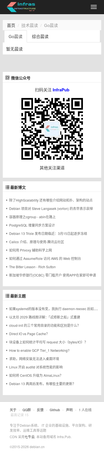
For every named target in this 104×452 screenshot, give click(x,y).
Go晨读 (15, 36)
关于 (13, 409)
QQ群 (26, 409)
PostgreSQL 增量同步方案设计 (32, 225)
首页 (11, 25)
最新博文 (18, 187)
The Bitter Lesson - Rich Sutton (32, 266)
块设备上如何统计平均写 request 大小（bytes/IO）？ (48, 342)
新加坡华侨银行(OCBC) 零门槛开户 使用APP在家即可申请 (52, 275)
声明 (69, 409)
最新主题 (18, 295)
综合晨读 (40, 36)
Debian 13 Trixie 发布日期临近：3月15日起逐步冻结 (48, 233)
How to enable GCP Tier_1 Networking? (39, 350)
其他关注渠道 (52, 167)
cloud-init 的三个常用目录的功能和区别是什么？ (44, 325)
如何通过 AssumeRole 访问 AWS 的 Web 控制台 (45, 258)
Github (55, 409)
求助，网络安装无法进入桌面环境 (34, 358)
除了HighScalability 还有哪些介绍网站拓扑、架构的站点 (51, 200)
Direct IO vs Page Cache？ (29, 333)
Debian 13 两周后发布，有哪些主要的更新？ (42, 383)
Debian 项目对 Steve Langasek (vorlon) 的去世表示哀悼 (51, 208)
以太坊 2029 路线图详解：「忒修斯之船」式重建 (44, 317)
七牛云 (30, 436)
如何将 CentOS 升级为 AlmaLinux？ (36, 375)
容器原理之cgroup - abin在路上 (32, 216)
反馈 (40, 409)
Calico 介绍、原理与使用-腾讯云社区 (36, 241)
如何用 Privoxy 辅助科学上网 (30, 250)
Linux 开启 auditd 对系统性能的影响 (36, 367)
